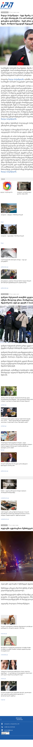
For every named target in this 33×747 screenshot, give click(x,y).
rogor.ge (3, 699)
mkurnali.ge (4, 633)
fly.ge (2, 222)
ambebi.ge (3, 405)
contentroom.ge (5, 498)
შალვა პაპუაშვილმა (16, 79)
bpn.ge (2, 450)
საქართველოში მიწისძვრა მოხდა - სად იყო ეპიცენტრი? (14, 260)
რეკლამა (20, 719)
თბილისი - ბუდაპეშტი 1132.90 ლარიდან (12, 236)
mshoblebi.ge (4, 654)
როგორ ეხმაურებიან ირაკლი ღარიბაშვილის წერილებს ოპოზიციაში (14, 464)
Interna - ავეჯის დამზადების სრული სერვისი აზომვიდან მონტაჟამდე (13, 491)
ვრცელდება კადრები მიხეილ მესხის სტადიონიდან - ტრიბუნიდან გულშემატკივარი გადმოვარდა (16, 281)
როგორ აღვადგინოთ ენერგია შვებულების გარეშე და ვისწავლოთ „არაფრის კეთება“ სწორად (17, 627)
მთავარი (19, 718)
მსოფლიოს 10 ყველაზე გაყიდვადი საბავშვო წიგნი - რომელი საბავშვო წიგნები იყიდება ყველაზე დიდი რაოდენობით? (16, 649)
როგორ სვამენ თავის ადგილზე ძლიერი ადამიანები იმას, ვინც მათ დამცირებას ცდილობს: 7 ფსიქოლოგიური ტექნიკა (16, 694)
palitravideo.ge (4, 267)
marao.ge (3, 678)
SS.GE (3, 179)
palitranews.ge (4, 471)
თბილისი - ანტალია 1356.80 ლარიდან (12, 214)
